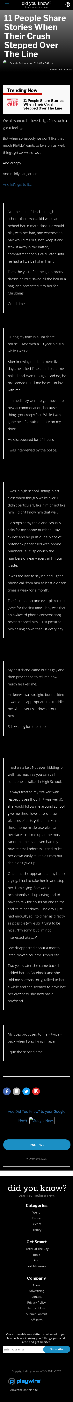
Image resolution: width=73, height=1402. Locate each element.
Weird (36, 1212)
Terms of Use (36, 1308)
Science (36, 1224)
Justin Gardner (19, 63)
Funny (36, 1218)
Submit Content (36, 1314)
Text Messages (36, 1266)
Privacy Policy (36, 1302)
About (37, 1285)
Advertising (36, 1291)
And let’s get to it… (17, 184)
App (36, 1260)
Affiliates (36, 1320)
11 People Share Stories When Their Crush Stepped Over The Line (43, 104)
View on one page (36, 1158)
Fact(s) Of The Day (37, 1249)
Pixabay (68, 69)
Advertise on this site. (24, 1390)
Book (36, 1255)
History (36, 1230)
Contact (37, 1297)
